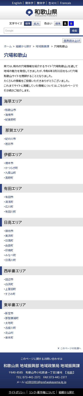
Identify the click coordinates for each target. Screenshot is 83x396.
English (17, 3)
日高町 (9, 240)
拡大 (36, 23)
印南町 (9, 250)
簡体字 (29, 3)
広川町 (9, 206)
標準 (27, 23)
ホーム (8, 46)
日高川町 (10, 260)
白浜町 (9, 284)
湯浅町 (9, 202)
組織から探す (23, 46)
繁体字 (41, 3)
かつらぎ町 (11, 168)
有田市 (9, 197)
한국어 (52, 3)
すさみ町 (10, 294)
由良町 (9, 245)
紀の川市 (10, 139)
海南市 (9, 115)
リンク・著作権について (42, 392)
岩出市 (9, 144)
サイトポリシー (17, 392)
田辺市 (9, 279)
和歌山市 (10, 110)
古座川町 (10, 328)
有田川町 (10, 211)
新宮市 (9, 313)
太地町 (9, 323)
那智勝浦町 (12, 318)
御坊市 (9, 231)
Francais (65, 3)
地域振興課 (42, 46)
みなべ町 (10, 255)
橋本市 (9, 163)
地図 (70, 372)
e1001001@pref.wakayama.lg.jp (45, 382)
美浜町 (9, 235)
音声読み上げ (72, 41)
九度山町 (10, 173)
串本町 (9, 337)
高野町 (9, 178)
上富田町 (10, 289)
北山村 (9, 333)
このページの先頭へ (71, 348)
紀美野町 (10, 119)
